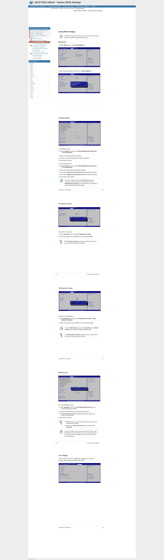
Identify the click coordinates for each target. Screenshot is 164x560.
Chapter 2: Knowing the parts (55, 6)
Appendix (93, 6)
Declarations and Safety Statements (40, 53)
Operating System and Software (69, 8)
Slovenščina (32, 90)
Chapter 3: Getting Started (68, 6)
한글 (31, 79)
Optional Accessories (37, 38)
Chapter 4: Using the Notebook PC (83, 6)
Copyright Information (37, 55)
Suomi (31, 71)
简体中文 (31, 96)
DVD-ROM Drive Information (38, 47)
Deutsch (31, 66)
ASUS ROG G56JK (31, 2)
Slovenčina (32, 89)
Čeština (31, 64)
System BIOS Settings (39, 42)
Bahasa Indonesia (33, 76)
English (31, 68)
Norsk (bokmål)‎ (32, 84)
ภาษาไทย (31, 94)
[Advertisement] (61, 18)
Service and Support (37, 58)
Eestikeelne (32, 70)
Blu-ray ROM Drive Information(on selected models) (40, 49)
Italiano (31, 77)
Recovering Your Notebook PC (39, 45)
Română (31, 87)
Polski (31, 85)
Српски (31, 91)
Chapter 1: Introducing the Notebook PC (38, 6)
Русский (31, 88)
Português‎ (32, 86)
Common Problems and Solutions (41, 43)
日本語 (31, 78)
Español (31, 69)
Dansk (31, 65)
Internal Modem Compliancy (38, 52)
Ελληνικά (31, 67)
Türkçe (31, 95)
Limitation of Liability (37, 57)
